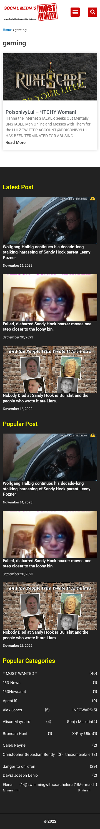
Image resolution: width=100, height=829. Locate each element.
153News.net (14, 691)
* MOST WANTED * (20, 673)
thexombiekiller (78, 754)
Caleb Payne (14, 745)
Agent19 (10, 700)
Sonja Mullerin (79, 721)
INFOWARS (82, 710)
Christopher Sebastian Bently (29, 754)
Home (7, 30)
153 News (11, 682)
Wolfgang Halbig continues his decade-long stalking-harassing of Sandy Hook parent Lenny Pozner (46, 252)
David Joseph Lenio (20, 775)
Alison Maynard (16, 721)
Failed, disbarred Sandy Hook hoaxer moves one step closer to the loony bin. (47, 326)
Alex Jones (12, 710)
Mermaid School (86, 787)
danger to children (19, 766)
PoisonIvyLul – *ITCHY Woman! (41, 112)
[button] (75, 12)
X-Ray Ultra (82, 733)
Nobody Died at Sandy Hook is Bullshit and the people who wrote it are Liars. (45, 398)
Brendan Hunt (15, 733)
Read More (16, 142)
